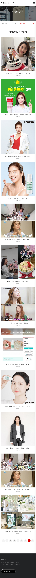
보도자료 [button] (22, 23)
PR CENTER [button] (5, 23)
